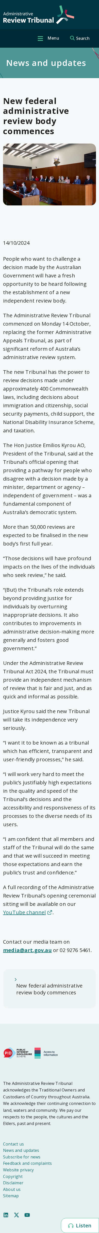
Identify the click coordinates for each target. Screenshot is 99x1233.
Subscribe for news (22, 1157)
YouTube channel (24, 912)
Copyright (13, 1176)
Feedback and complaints (27, 1163)
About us (12, 1189)
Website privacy (18, 1170)
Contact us (13, 1144)
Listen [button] (83, 1225)
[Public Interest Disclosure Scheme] (17, 1052)
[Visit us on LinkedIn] (6, 1214)
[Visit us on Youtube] (27, 1214)
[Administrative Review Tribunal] (38, 15)
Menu (52, 38)
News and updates (21, 1150)
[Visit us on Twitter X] (16, 1214)
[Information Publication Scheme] (47, 1052)
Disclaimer (13, 1183)
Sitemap (11, 1196)
